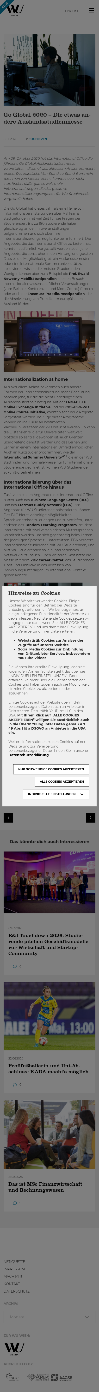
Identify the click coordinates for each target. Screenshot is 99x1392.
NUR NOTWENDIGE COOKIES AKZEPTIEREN (51, 769)
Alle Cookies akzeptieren (62, 781)
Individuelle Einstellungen (52, 794)
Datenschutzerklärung (28, 755)
